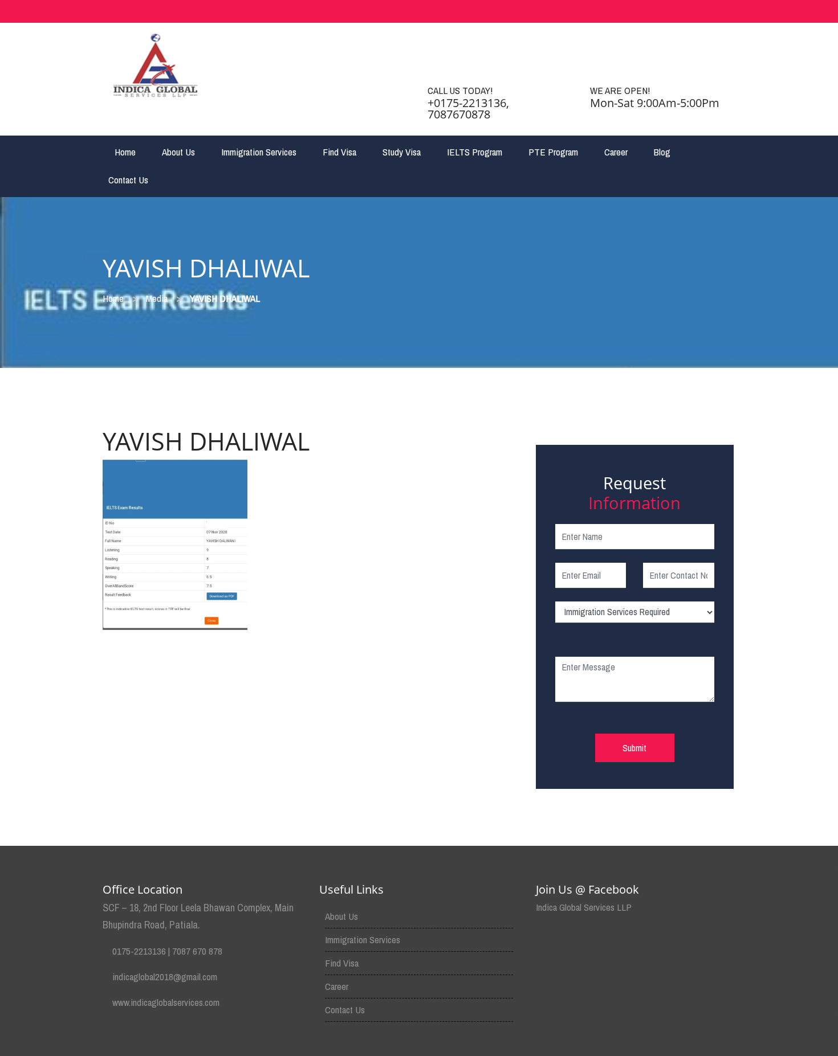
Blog (662, 151)
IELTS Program (474, 151)
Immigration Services (258, 151)
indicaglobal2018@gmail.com (164, 976)
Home (125, 151)
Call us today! (460, 90)
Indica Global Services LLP (584, 907)
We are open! (620, 90)
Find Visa (339, 151)
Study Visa (402, 151)
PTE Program (553, 151)
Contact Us (128, 179)
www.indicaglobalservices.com (165, 1002)
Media (157, 298)
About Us (178, 151)
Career (616, 151)
